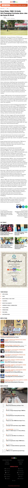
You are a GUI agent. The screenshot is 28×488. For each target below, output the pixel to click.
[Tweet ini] (20, 206)
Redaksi (7, 462)
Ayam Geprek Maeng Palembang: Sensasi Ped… (14, 346)
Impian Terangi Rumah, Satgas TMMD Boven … (15, 440)
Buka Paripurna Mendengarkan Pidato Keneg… (14, 382)
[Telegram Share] (23, 206)
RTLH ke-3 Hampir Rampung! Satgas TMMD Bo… (16, 410)
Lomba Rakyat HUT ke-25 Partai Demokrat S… (14, 376)
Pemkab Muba (5, 309)
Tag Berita (4, 300)
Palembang (2, 336)
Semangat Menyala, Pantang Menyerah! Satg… (15, 415)
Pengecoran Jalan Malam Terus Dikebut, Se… (15, 435)
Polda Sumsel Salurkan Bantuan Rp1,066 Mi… (9, 337)
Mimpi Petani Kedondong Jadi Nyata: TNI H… (15, 405)
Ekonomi (6, 345)
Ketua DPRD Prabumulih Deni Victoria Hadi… (14, 367)
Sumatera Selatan (10, 336)
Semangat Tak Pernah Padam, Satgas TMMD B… (16, 425)
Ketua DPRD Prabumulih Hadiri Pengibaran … (14, 362)
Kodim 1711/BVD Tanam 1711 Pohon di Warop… (16, 430)
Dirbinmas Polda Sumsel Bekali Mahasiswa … (14, 342)
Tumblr (8, 472)
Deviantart (21, 478)
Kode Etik (21, 462)
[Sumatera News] (14, 1)
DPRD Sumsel (5, 294)
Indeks (20, 463)
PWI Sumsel (4, 312)
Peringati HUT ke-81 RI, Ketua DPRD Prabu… (14, 372)
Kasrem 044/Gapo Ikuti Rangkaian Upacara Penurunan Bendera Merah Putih (6, 233)
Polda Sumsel (5, 307)
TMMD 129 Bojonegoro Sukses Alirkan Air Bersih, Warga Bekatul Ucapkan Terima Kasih (6, 246)
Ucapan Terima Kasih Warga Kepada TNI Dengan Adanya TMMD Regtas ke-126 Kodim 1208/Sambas (6, 213)
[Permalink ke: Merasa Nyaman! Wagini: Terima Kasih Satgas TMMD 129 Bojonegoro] (21, 228)
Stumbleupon (21, 472)
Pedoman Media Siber (7, 460)
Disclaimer (7, 463)
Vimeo (21, 476)
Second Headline (15, 349)
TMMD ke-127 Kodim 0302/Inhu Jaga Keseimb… (16, 445)
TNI (6, 404)
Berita (6, 375)
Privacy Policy (21, 460)
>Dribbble (8, 476)
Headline (9, 375)
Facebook (8, 468)
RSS (14, 480)
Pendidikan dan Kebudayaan (14, 339)
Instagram (21, 474)
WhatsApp (21, 470)
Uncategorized (10, 429)
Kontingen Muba (6, 314)
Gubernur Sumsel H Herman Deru (9, 305)
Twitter (21, 468)
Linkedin (8, 478)
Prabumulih (9, 349)
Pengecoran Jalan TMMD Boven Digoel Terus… (15, 420)
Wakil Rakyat (7, 350)
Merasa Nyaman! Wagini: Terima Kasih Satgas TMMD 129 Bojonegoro (21, 233)
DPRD (3, 296)
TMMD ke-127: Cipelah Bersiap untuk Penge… (15, 450)
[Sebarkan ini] (17, 206)
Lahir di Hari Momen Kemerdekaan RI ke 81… (14, 352)
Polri (6, 336)
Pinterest (8, 470)
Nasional (9, 359)
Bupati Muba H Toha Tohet (8, 298)
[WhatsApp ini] (26, 206)
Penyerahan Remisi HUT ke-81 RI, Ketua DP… (14, 357)
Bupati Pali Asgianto (7, 303)
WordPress (8, 474)
